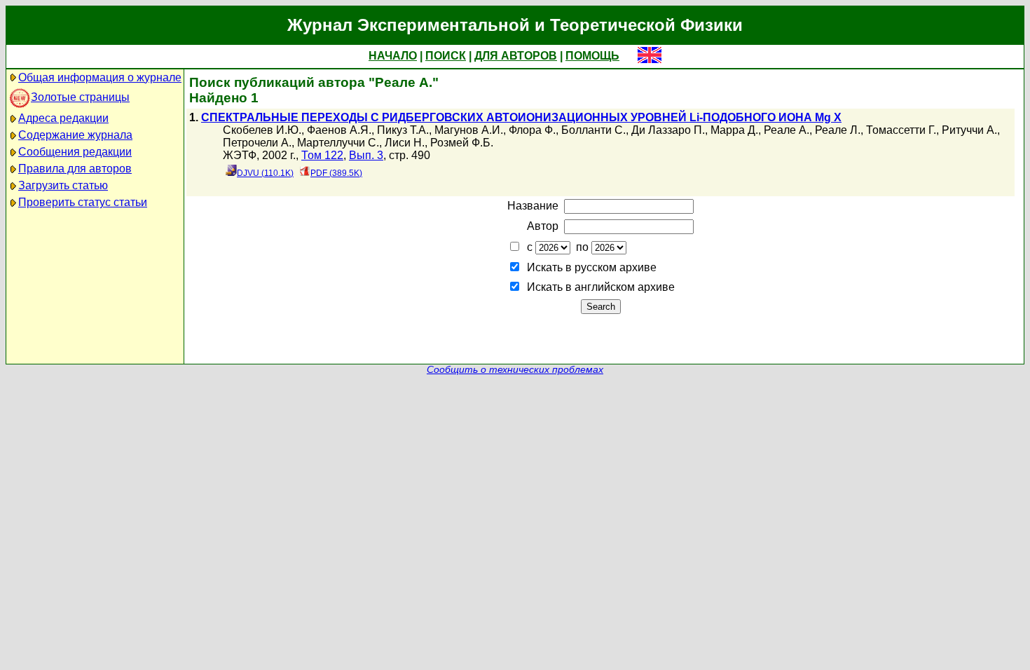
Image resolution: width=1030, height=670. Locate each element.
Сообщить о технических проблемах (515, 369)
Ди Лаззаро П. (668, 130)
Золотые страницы (80, 97)
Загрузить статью (63, 185)
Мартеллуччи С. (338, 143)
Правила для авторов (75, 169)
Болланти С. (593, 130)
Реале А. (786, 130)
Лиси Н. (405, 143)
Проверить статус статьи (82, 202)
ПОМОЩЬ (592, 56)
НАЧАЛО (393, 56)
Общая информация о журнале (99, 77)
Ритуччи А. (969, 130)
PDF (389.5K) (336, 173)
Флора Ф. (532, 130)
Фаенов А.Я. (339, 130)
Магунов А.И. (468, 130)
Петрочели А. (257, 143)
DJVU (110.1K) (265, 173)
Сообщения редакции (75, 152)
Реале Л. (837, 130)
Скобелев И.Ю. (262, 130)
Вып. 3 (366, 155)
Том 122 (322, 155)
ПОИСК (445, 56)
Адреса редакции (63, 118)
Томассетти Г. (901, 130)
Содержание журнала (75, 135)
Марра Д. (734, 130)
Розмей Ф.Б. (461, 143)
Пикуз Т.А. (403, 130)
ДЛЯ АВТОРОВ (515, 56)
